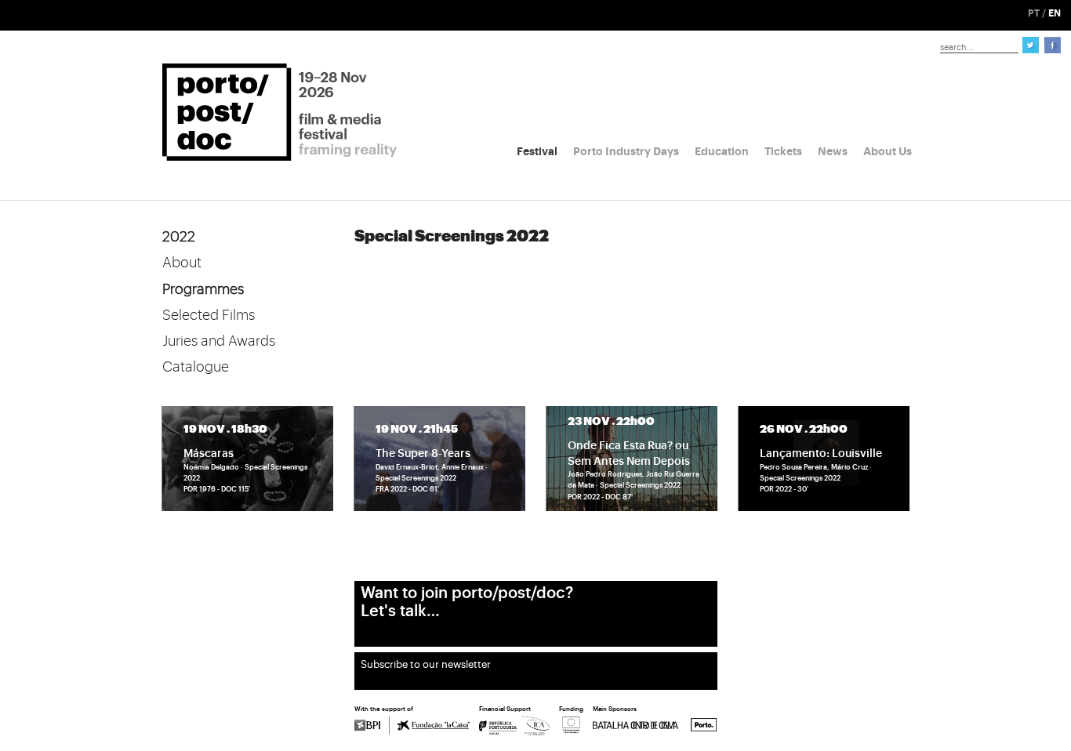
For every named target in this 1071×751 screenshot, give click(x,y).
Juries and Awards (218, 341)
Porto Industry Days (626, 151)
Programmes (203, 289)
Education (722, 151)
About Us (887, 151)
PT (1034, 13)
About (181, 263)
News (833, 151)
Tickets (783, 151)
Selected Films (208, 315)
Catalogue (195, 367)
